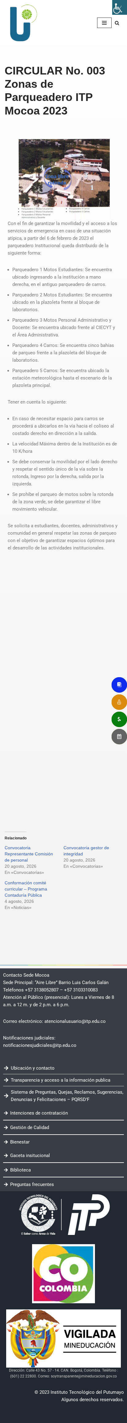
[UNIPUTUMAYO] (23, 22)
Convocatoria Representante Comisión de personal (29, 853)
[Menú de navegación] (104, 23)
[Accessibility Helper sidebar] (119, 7)
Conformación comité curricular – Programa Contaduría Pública (26, 889)
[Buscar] (117, 23)
